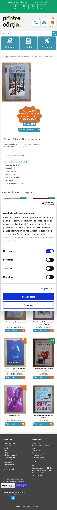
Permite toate (28, 297)
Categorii (10, 47)
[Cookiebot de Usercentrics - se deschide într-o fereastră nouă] (42, 203)
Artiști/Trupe (8, 467)
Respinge (28, 305)
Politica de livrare (38, 453)
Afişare (44, 288)
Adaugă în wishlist (26, 130)
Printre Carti (6, 56)
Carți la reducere (9, 443)
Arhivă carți (7, 446)
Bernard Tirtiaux (16, 156)
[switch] (50, 260)
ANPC (34, 466)
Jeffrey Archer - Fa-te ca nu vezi (15, 322)
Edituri (6, 451)
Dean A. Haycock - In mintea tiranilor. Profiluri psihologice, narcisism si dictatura (15, 371)
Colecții (6, 453)
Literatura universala (30, 56)
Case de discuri (9, 469)
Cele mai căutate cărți (11, 455)
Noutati (29, 47)
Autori (6, 448)
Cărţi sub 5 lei (8, 460)
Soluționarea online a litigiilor (42, 468)
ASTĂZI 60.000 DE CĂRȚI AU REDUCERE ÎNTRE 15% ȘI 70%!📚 (29, 2)
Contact (34, 448)
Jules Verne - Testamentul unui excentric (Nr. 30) (43, 323)
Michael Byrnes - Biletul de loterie (43, 417)
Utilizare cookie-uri (38, 475)
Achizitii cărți (36, 443)
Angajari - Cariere (38, 457)
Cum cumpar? (37, 451)
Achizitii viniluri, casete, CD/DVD (43, 446)
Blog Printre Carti (9, 457)
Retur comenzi (37, 455)
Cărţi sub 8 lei (8, 462)
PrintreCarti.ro (36, 506)
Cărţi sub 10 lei (9, 465)
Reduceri (47, 47)
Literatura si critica (17, 56)
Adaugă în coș (12, 330)
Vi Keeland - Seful (15, 415)
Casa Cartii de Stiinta (18, 162)
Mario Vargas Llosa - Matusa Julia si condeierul (43, 370)
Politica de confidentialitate (41, 470)
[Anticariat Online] (13, 500)
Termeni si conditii (38, 473)
